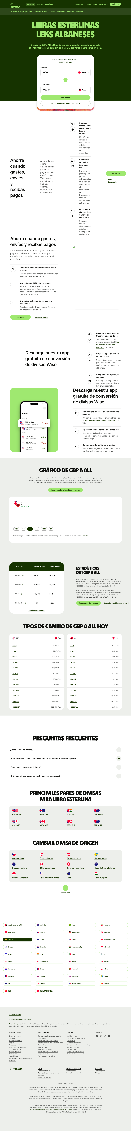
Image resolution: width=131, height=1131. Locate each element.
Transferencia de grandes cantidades (50, 1042)
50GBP (15, 668)
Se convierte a (45, 84)
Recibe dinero (42, 1045)
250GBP (15, 679)
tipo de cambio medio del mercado (107, 344)
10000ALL (74, 707)
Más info (85, 536)
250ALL (73, 679)
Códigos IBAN (71, 1049)
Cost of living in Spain (32, 1026)
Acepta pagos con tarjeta (46, 1056)
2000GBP (15, 696)
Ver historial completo (36, 610)
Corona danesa (46, 858)
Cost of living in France (16, 1026)
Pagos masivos (43, 1054)
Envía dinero (65, 98)
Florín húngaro (100, 878)
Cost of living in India (87, 1024)
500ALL (73, 685)
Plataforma (49, 4)
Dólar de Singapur (20, 878)
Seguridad (12, 1038)
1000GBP (15, 690)
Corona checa (18, 858)
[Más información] (23, 575)
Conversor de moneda (74, 1042)
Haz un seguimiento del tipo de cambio (65, 103)
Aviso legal (98, 1068)
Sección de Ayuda (15, 1051)
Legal (40, 1068)
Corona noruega (74, 858)
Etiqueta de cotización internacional (78, 1045)
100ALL (73, 673)
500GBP (15, 685)
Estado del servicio (15, 1045)
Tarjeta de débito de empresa (48, 1051)
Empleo (11, 1042)
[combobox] (83, 72)
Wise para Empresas (44, 1049)
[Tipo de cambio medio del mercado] (78, 59)
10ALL (72, 657)
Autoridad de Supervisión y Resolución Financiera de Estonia (51, 1110)
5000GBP (15, 701)
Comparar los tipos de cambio (77, 1054)
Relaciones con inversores (17, 1047)
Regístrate (115, 4)
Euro (69, 878)
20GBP (15, 662)
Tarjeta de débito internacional (48, 1040)
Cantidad (44, 67)
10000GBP (16, 707)
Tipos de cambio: (15, 1014)
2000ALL (73, 696)
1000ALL (73, 690)
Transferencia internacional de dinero (50, 1036)
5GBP (14, 651)
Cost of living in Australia (71, 1024)
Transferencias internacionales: (20, 1019)
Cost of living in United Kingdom (30, 1024)
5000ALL (73, 701)
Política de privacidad (73, 1068)
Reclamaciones (71, 1071)
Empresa (40, 4)
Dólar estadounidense (49, 878)
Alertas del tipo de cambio (75, 1051)
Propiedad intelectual (73, 1073)
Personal (30, 4)
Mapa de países (100, 1071)
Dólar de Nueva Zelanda (104, 868)
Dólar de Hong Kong (75, 868)
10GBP (14, 657)
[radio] (16, 529)
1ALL (72, 645)
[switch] (65, 80)
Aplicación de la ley (44, 1077)
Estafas (97, 1073)
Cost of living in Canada (49, 1026)
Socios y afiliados (15, 1049)
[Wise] (16, 4)
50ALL (72, 668)
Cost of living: (14, 1024)
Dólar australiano (19, 868)
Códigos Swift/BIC (73, 1047)
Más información (109, 181)
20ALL (72, 662)
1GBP (14, 645)
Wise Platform (42, 1047)
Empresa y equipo (15, 1036)
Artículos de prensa (15, 1040)
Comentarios (13, 1054)
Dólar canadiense (47, 868)
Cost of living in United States (52, 1024)
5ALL (72, 651)
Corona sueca (100, 858)
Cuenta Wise (42, 1038)
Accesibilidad (13, 1056)
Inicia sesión (103, 4)
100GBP (15, 673)
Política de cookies (44, 1071)
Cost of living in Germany (103, 1024)
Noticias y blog (72, 1036)
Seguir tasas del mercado (88, 603)
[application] (28, 517)
